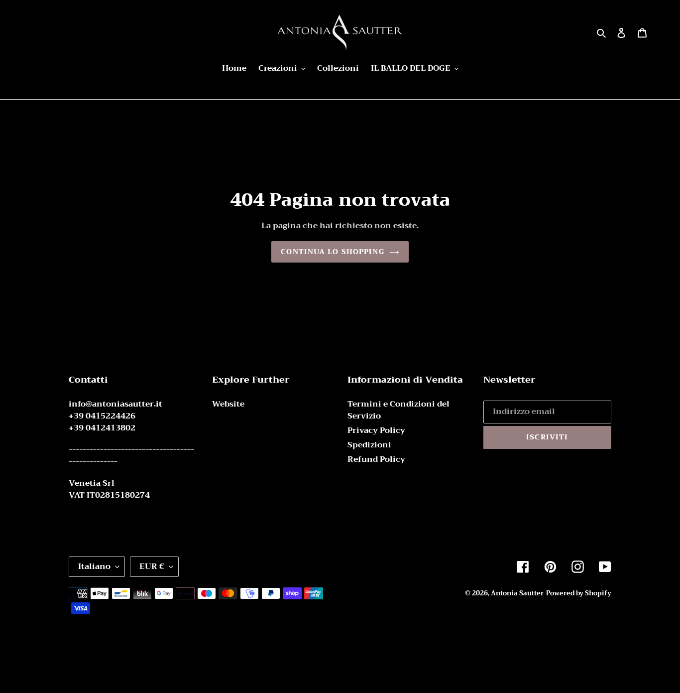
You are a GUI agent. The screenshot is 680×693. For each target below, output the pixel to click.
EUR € (151, 566)
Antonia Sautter (517, 593)
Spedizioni (369, 445)
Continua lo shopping (332, 252)
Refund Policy (376, 459)
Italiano (94, 566)
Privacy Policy (376, 430)
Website (228, 404)
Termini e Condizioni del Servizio (398, 410)
